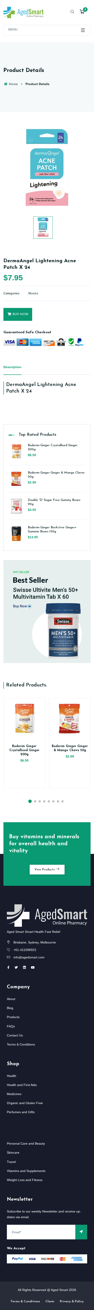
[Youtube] (33, 967)
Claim (49, 1301)
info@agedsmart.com (28, 957)
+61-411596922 (24, 950)
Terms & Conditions (21, 1044)
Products (13, 1017)
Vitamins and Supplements (26, 1171)
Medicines (14, 1094)
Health (11, 1076)
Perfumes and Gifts (21, 1112)
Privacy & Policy (72, 1301)
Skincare (13, 1152)
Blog (10, 1008)
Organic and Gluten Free (25, 1103)
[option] (47, 168)
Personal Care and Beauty (26, 1143)
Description (12, 367)
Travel (11, 1162)
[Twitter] (16, 967)
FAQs (11, 1026)
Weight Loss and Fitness (24, 1180)
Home (13, 84)
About (11, 999)
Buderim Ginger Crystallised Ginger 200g (24, 750)
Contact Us (15, 1035)
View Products (45, 869)
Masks (33, 293)
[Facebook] (8, 967)
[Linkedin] (24, 967)
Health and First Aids (22, 1085)
